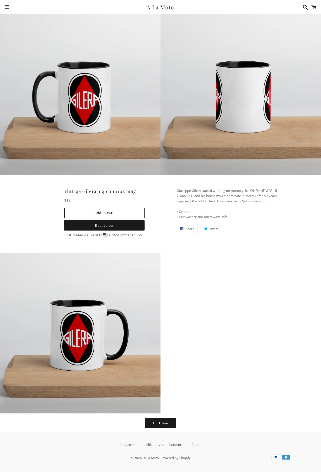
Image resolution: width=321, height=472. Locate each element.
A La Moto (160, 7)
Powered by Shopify (175, 458)
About (196, 444)
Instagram (128, 444)
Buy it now (104, 225)
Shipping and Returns (164, 444)
